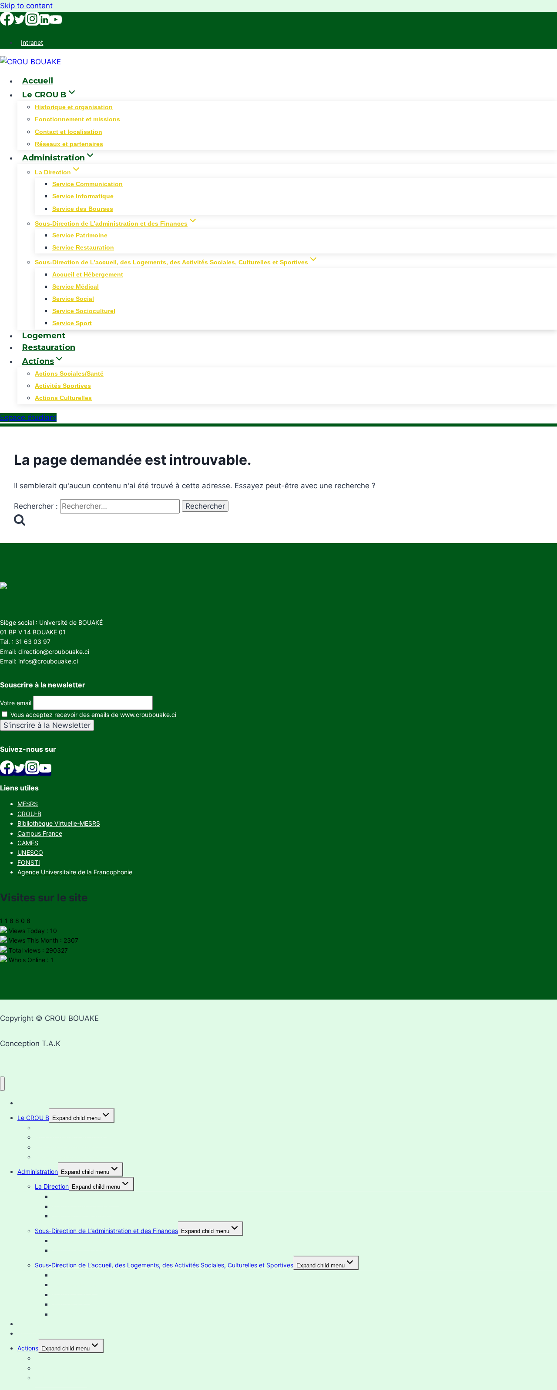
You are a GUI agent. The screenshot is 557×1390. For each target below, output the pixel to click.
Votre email (15, 703)
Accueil (37, 81)
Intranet (32, 42)
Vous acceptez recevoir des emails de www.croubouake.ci (92, 714)
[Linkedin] (44, 23)
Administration (37, 1171)
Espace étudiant (28, 417)
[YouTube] (56, 23)
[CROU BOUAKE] (30, 61)
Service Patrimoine (79, 235)
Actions (27, 1348)
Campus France (39, 833)
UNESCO (30, 852)
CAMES (27, 843)
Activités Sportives (63, 385)
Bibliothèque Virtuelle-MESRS (58, 823)
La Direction (52, 1186)
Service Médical (75, 286)
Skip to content (26, 5)
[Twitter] (19, 23)
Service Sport (72, 323)
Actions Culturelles (63, 397)
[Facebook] (7, 23)
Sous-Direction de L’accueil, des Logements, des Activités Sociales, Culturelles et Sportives (164, 1265)
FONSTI (28, 862)
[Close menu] (2, 1084)
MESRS (27, 803)
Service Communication (87, 183)
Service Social (73, 298)
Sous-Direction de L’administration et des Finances (106, 1230)
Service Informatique (83, 196)
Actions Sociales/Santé (69, 373)
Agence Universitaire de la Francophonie (74, 872)
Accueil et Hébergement (87, 274)
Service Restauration (83, 247)
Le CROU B (33, 1117)
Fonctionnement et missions (77, 119)
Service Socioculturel (83, 310)
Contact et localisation (68, 131)
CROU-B (29, 813)
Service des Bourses (82, 208)
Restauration (48, 347)
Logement (43, 335)
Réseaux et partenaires (69, 143)
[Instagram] (32, 23)
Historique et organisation (74, 106)
